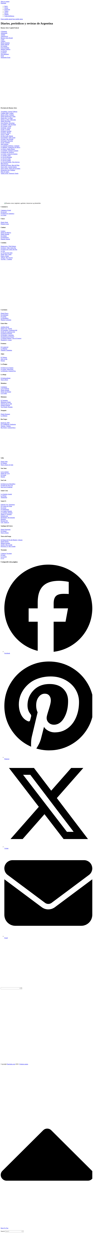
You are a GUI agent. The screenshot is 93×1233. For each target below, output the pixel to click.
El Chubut (4, 236)
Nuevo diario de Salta (7, 465)
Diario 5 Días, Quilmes (7, 115)
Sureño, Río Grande (6, 545)
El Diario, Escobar (6, 131)
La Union (3, 215)
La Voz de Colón (6, 159)
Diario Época (4, 313)
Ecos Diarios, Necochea (8, 123)
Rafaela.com (4, 516)
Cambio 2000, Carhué (7, 113)
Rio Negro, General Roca (8, 427)
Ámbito (3, 34)
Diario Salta (4, 461)
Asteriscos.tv (4, 36)
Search (3, 1231)
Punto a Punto (5, 256)
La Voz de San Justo (6, 253)
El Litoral (3, 316)
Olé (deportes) (5, 54)
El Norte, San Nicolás (7, 139)
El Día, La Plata (5, 129)
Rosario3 (3, 519)
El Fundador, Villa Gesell (8, 137)
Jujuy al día (4, 359)
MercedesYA (4, 163)
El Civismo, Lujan (6, 126)
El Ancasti (4, 212)
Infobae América (5, 49)
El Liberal (3, 531)
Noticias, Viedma (6, 426)
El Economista (5, 47)
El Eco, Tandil (5, 134)
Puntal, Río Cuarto (6, 254)
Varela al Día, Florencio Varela (9, 173)
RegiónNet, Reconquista (8, 517)
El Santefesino (5, 509)
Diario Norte (4, 222)
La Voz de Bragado (6, 157)
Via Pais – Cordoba (6, 259)
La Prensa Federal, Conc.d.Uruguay (11, 338)
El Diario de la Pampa (7, 367)
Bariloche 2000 (5, 423)
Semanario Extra (5, 57)
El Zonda (3, 475)
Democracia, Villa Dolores (8, 246)
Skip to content (5, 1)
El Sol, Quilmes (5, 142)
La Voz (3, 251)
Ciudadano (4, 387)
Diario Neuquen (5, 414)
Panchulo (3, 3)
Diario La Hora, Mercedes (8, 119)
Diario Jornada (5, 234)
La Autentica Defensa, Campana (10, 146)
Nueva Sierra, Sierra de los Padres (10, 168)
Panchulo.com (11, 1064)
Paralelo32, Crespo (6, 340)
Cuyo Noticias (5, 388)
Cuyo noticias (5, 472)
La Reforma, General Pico (8, 371)
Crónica (3, 41)
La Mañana (4, 348)
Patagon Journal (5, 239)
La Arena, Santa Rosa (7, 369)
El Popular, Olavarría (7, 141)
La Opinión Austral (6, 494)
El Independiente (5, 378)
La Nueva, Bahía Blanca (8, 149)
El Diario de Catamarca (7, 213)
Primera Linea (5, 224)
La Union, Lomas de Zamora (9, 154)
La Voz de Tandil (6, 160)
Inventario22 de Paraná (7, 336)
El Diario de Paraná (6, 333)
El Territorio (4, 400)
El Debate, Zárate (6, 128)
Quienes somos (23, 1064)
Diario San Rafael (6, 392)
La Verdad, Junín (6, 155)
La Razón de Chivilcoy (7, 152)
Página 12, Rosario (6, 514)
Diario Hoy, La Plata (7, 118)
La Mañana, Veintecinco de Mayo (10, 147)
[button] (12, 19)
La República (4, 318)
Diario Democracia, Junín (8, 116)
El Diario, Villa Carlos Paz (8, 248)
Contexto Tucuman (6, 553)
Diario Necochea (5, 121)
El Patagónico (5, 237)
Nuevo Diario (5, 533)
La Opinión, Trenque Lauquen (9, 150)
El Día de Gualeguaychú (8, 332)
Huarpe (3, 476)
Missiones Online (6, 402)
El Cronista (4, 46)
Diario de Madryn (6, 232)
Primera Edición (5, 405)
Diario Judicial (5, 44)
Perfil (2, 56)
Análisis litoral (5, 327)
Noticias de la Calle (6, 403)
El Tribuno (4, 357)
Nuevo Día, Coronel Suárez (9, 167)
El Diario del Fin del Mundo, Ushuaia (11, 540)
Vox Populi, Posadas (7, 407)
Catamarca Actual (6, 210)
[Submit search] (23, 1231)
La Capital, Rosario (6, 511)
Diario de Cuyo (5, 473)
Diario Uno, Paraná (6, 328)
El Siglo (3, 555)
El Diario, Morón (6, 132)
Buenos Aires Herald (7, 38)
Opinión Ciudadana (6, 350)
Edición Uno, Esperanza (8, 504)
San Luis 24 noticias (6, 487)
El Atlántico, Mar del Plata (8, 124)
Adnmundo (4, 33)
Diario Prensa (5, 541)
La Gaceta (4, 556)
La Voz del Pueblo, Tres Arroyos (10, 162)
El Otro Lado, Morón (7, 136)
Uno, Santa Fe (5, 522)
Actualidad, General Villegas (9, 111)
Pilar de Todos (5, 172)
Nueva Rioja (4, 380)
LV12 (2, 558)
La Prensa (3, 52)
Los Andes (4, 393)
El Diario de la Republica (8, 484)
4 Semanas (4, 31)
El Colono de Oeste (6, 506)
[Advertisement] (46, 82)
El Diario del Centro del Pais (9, 249)
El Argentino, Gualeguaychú (9, 330)
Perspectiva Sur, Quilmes (8, 170)
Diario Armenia (5, 43)
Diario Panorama (5, 529)
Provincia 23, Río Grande (8, 546)
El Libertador (4, 315)
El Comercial (4, 347)
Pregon (3, 360)
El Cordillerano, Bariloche (8, 424)
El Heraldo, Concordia (7, 335)
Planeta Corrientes (6, 320)
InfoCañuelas (4, 144)
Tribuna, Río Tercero (7, 257)
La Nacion (4, 51)
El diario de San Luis (7, 485)
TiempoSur (4, 497)
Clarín (2, 39)
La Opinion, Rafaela (6, 512)
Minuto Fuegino (5, 543)
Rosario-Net (4, 521)
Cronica (3, 231)
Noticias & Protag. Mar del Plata (10, 165)
